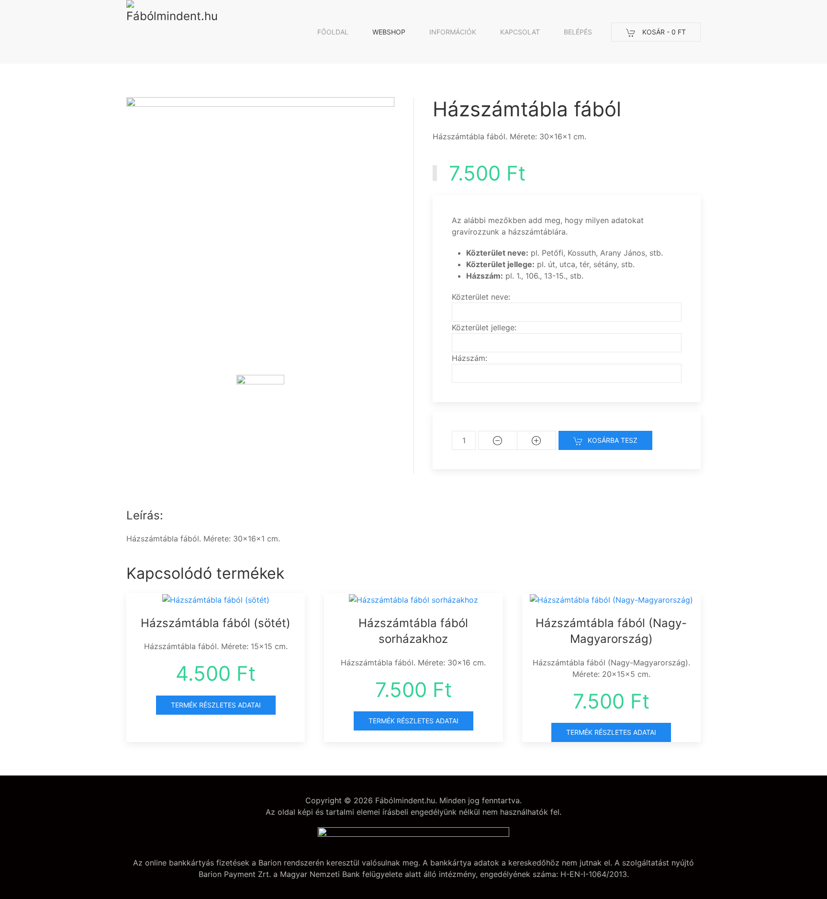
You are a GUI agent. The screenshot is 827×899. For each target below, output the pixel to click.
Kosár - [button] (663, 32)
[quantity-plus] (536, 440)
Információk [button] (452, 32)
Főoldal (332, 32)
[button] (260, 399)
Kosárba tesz (612, 440)
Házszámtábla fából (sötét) (216, 623)
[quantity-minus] (497, 440)
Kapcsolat (520, 32)
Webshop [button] (388, 32)
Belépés (578, 32)
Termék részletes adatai (216, 705)
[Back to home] (174, 32)
